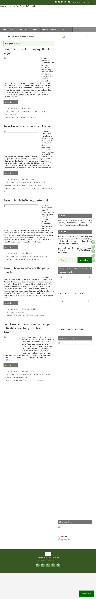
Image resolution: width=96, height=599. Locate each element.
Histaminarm (20, 111)
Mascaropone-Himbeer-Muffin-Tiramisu (19, 380)
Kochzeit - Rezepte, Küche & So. (36, 111)
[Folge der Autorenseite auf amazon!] (65, 2)
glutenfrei (21, 259)
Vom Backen (13, 114)
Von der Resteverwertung (19, 377)
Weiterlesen (10, 102)
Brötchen (15, 259)
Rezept (23, 117)
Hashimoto (29, 259)
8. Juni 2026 (26, 108)
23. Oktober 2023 (28, 179)
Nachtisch (37, 380)
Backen (8, 117)
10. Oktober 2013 (28, 371)
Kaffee (14, 188)
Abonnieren (84, 260)
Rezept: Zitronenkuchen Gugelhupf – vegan (28, 51)
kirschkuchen (28, 188)
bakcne (8, 259)
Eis (17, 315)
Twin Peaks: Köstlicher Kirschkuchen (28, 126)
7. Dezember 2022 (28, 309)
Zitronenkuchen (32, 117)
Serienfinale (44, 188)
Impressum (77, 2)
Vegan (6, 114)
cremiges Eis (10, 315)
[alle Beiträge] (10, 111)
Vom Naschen (21, 312)
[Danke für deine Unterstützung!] (62, 2)
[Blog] (64, 539)
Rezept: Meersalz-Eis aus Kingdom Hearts (26, 270)
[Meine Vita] (56, 2)
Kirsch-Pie (20, 188)
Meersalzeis (34, 315)
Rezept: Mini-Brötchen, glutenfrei (26, 200)
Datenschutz (87, 2)
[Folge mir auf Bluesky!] (59, 2)
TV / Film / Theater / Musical (22, 185)
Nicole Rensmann (12, 108)
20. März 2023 (27, 253)
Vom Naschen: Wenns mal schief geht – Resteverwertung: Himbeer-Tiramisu (28, 328)
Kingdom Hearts (23, 315)
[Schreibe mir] (69, 2)
